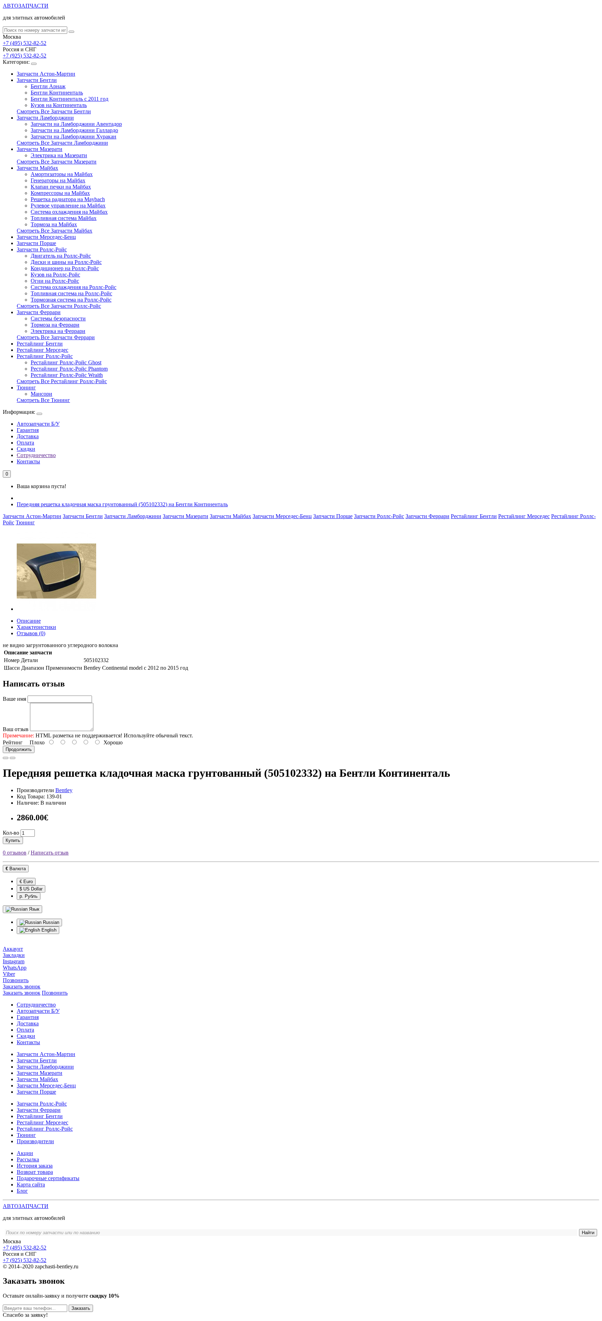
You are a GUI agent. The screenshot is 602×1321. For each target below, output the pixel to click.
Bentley (63, 790)
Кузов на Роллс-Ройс (55, 275)
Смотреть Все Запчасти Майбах (54, 231)
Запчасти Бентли (37, 80)
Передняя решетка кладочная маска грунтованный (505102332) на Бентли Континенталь (122, 504)
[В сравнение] (12, 758)
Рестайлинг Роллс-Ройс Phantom (69, 369)
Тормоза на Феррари (55, 325)
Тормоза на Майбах (54, 224)
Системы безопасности (58, 318)
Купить (13, 840)
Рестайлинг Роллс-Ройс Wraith (67, 375)
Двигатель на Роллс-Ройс (61, 256)
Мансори (41, 394)
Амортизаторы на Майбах (62, 174)
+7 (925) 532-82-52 (24, 56)
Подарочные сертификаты (48, 1178)
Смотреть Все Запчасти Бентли (54, 111)
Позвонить (55, 993)
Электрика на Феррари (58, 331)
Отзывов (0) (31, 633)
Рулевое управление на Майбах (68, 205)
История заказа (35, 1166)
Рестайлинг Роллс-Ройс (45, 356)
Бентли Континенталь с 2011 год (69, 99)
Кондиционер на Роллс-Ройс (65, 268)
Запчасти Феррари (39, 312)
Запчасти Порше (36, 243)
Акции (25, 1153)
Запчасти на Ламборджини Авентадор (76, 124)
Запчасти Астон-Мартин (46, 74)
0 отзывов (14, 853)
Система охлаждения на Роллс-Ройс (73, 287)
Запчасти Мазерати (39, 149)
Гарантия (28, 430)
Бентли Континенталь (57, 93)
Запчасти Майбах (37, 168)
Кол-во (11, 833)
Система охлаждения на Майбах (69, 212)
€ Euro (26, 881)
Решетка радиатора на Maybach (68, 199)
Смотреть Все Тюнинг (43, 400)
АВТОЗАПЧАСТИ (25, 6)
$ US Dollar (31, 888)
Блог (22, 1191)
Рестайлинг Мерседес (42, 350)
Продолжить (19, 749)
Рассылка (28, 1159)
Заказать (80, 1308)
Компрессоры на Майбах (60, 193)
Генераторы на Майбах (58, 180)
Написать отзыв (50, 853)
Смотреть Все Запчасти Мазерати (57, 162)
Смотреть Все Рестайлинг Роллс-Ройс (62, 381)
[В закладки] (5, 758)
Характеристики (36, 627)
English (48, 930)
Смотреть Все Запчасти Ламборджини (62, 143)
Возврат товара (35, 1172)
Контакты (28, 461)
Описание (29, 621)
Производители (35, 1141)
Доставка (28, 436)
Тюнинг (26, 387)
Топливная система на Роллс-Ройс (71, 293)
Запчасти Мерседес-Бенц (46, 237)
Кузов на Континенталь (59, 105)
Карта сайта (31, 1184)
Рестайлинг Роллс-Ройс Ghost (66, 362)
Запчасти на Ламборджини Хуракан (73, 136)
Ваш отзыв (16, 729)
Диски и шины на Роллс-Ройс (66, 262)
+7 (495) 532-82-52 (24, 43)
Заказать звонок (21, 993)
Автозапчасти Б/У (38, 424)
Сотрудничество (36, 455)
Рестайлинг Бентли (40, 344)
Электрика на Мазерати (59, 155)
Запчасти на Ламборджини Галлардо (74, 130)
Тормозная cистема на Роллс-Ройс (71, 300)
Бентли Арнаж (48, 86)
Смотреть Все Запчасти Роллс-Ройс (59, 306)
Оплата (25, 443)
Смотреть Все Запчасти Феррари (56, 337)
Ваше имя (14, 699)
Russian (50, 922)
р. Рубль (29, 896)
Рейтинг (13, 742)
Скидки (26, 449)
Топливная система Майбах (64, 218)
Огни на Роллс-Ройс (55, 281)
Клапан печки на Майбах (61, 187)
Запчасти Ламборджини (45, 118)
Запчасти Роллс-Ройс (42, 249)
